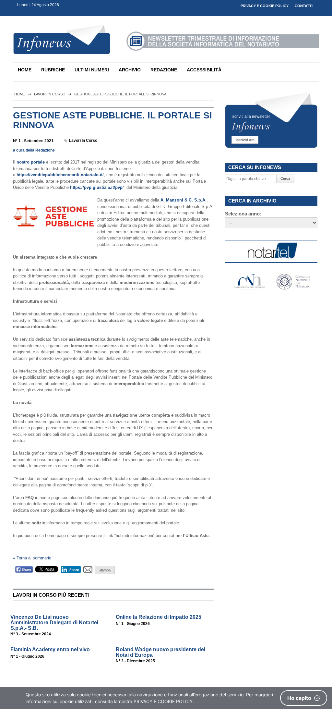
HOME (24, 69)
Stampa (105, 570)
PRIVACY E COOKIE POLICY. (164, 701)
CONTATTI (304, 6)
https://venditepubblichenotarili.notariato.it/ (60, 174)
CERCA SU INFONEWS (254, 167)
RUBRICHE (53, 69)
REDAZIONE (163, 69)
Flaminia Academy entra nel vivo (50, 649)
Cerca (285, 178)
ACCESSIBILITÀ (204, 69)
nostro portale (31, 162)
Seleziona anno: (243, 213)
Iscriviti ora (245, 140)
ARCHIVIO (130, 69)
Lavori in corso (83, 140)
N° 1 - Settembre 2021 (33, 141)
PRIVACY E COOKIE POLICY (265, 6)
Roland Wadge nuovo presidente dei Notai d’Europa (160, 652)
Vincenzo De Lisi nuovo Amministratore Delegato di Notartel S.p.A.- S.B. (54, 622)
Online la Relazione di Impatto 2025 (158, 617)
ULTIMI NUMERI (92, 69)
